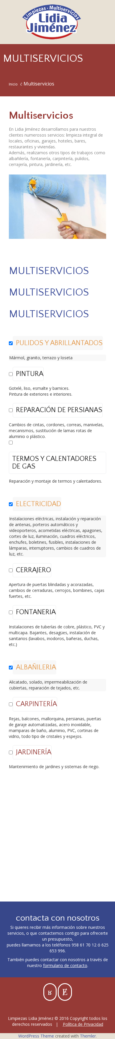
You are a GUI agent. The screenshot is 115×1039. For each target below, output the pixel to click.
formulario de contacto (65, 965)
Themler (88, 1036)
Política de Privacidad (83, 1024)
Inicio (13, 84)
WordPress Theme (36, 1036)
